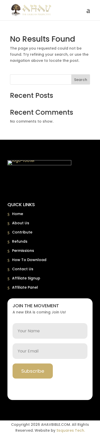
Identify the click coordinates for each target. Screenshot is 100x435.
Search (80, 79)
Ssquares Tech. (70, 430)
